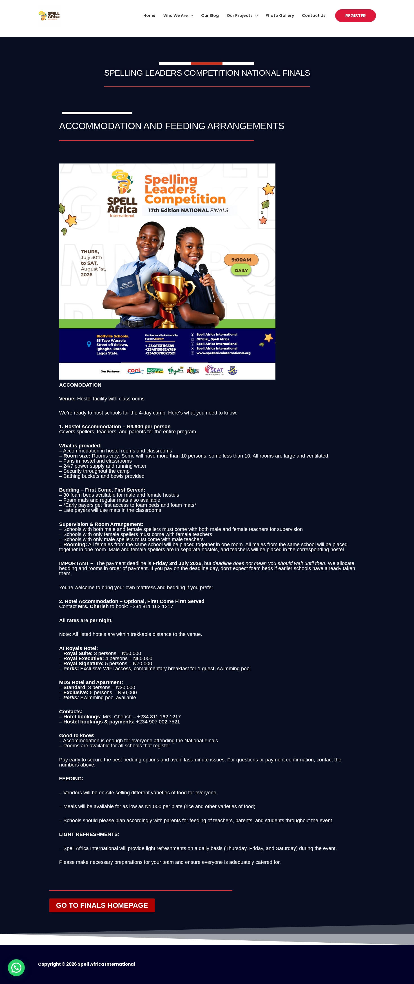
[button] (190, 15)
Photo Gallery (280, 15)
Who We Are (175, 15)
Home (149, 15)
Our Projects (240, 15)
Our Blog (210, 15)
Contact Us (314, 15)
